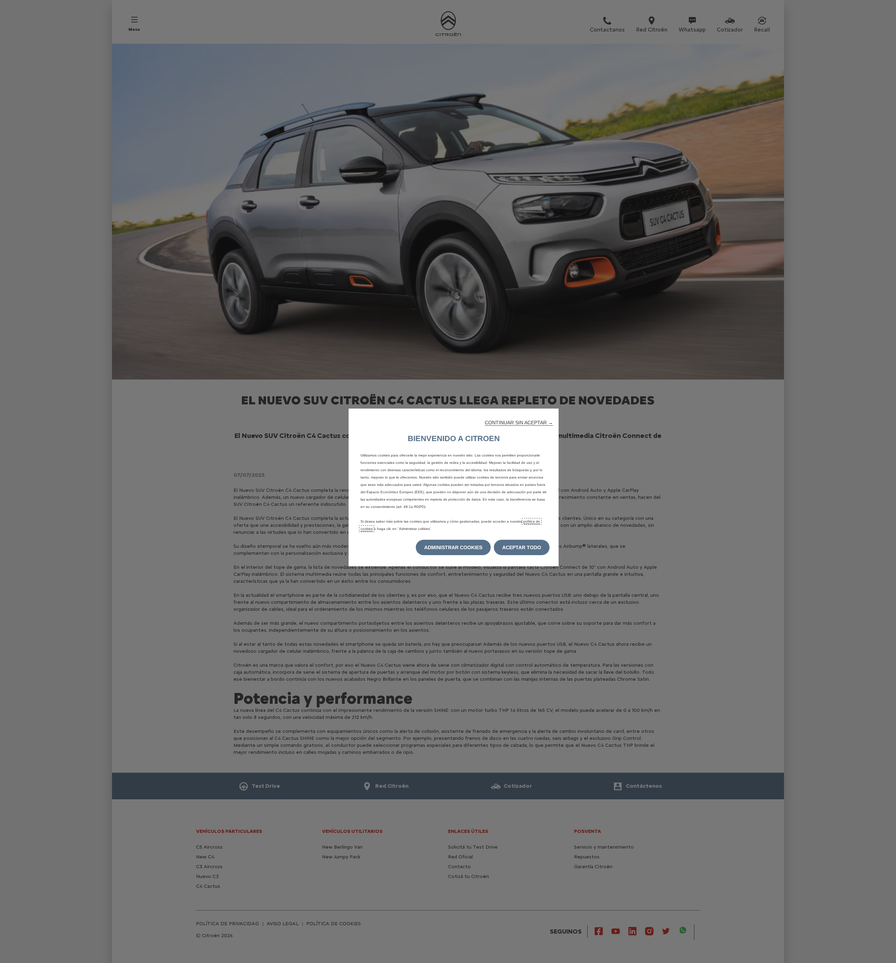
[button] (519, 422)
